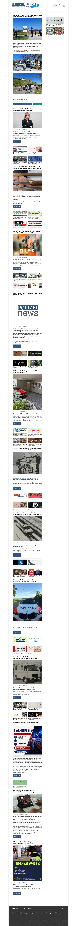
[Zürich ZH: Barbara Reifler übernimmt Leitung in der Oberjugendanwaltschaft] (27, 120)
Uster (24, 11)
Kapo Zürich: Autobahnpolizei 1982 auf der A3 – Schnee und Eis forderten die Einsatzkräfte (27, 513)
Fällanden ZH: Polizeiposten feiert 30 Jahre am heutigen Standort (27, 371)
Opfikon (49, 11)
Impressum (15, 908)
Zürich (15, 11)
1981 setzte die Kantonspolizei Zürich (28, 478)
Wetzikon (33, 11)
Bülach (42, 11)
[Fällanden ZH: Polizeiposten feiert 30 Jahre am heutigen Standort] (27, 392)
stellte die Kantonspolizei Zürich (28, 687)
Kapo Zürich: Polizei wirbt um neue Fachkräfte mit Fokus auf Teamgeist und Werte (27, 232)
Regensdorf (53, 11)
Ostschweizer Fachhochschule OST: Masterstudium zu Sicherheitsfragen (24, 791)
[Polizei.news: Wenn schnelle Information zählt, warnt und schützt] (27, 310)
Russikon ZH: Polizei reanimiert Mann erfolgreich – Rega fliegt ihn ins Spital (24, 580)
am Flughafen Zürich (27, 890)
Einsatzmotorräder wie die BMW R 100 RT (28, 479)
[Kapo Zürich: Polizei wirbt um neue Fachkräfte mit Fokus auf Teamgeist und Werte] (27, 245)
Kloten (45, 11)
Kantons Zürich (28, 133)
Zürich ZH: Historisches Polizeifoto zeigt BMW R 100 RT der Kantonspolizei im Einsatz (27, 449)
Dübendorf (28, 11)
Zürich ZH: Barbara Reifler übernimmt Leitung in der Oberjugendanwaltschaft (27, 109)
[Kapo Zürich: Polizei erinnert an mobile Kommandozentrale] (27, 672)
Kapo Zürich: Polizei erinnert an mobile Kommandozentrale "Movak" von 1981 (25, 657)
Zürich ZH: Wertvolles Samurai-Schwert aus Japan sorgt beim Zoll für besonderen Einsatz (27, 167)
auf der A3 (20, 546)
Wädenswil (37, 11)
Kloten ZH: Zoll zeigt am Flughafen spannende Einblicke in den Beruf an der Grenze (27, 842)
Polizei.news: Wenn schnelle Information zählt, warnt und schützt (27, 293)
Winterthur (19, 11)
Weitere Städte (60, 11)
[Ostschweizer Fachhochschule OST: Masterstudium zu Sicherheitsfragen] (27, 803)
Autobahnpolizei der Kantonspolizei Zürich (32, 545)
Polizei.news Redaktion (23, 41)
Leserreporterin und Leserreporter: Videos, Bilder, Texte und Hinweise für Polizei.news (26, 723)
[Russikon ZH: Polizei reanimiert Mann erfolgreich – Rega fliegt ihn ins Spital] (27, 602)
